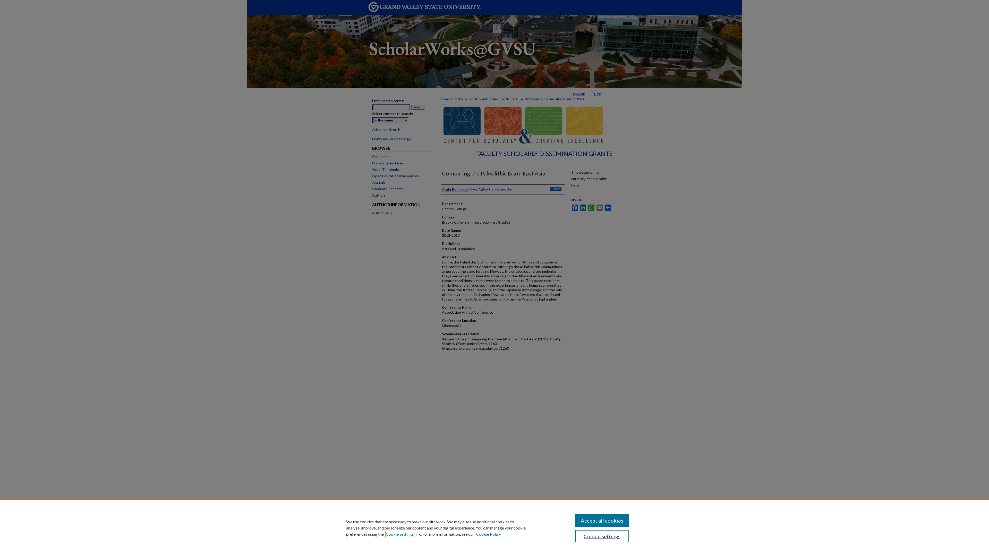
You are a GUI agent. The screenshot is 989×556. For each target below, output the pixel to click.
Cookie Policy (488, 534)
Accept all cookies (602, 520)
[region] (494, 527)
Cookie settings (400, 534)
